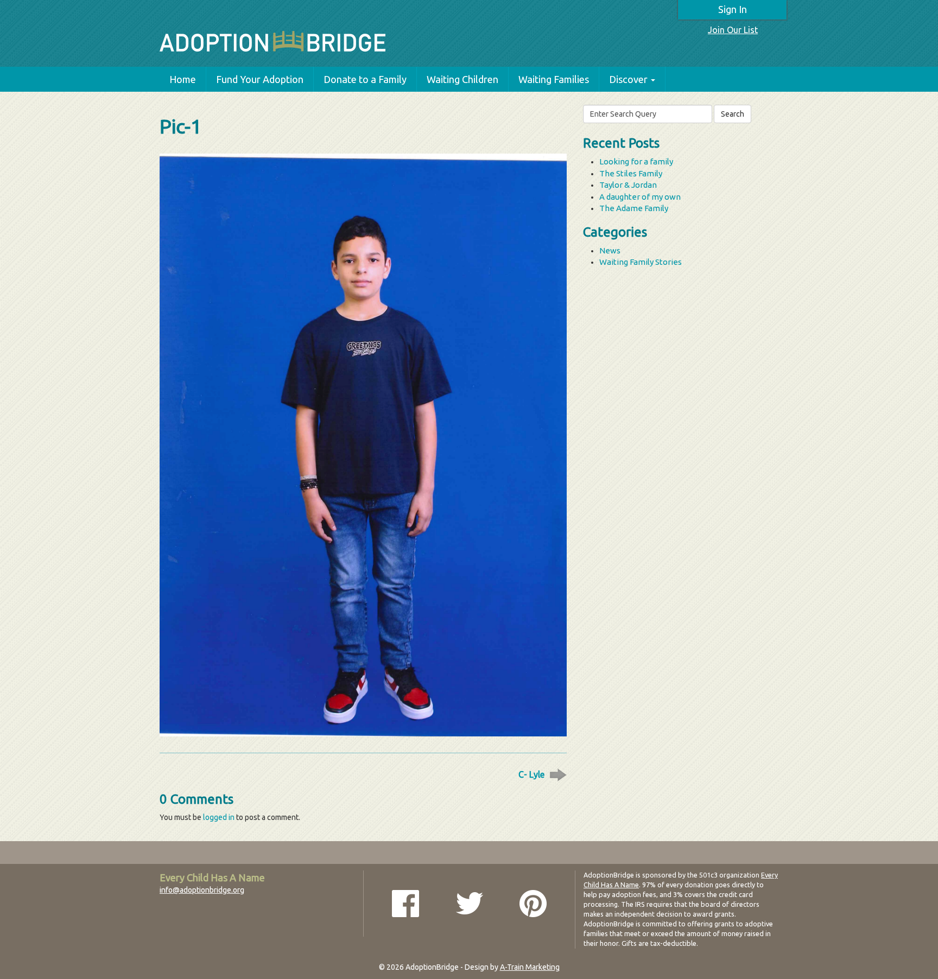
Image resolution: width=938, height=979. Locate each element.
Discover (628, 79)
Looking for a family (636, 161)
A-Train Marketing (530, 967)
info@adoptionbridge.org (202, 890)
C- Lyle (531, 774)
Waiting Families (553, 79)
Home (182, 79)
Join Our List (733, 30)
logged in (218, 817)
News (609, 250)
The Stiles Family (630, 173)
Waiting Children (462, 79)
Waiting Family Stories (640, 261)
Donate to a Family (365, 79)
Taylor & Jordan (628, 184)
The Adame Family (633, 208)
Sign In (732, 9)
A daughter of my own (640, 196)
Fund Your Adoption (259, 79)
